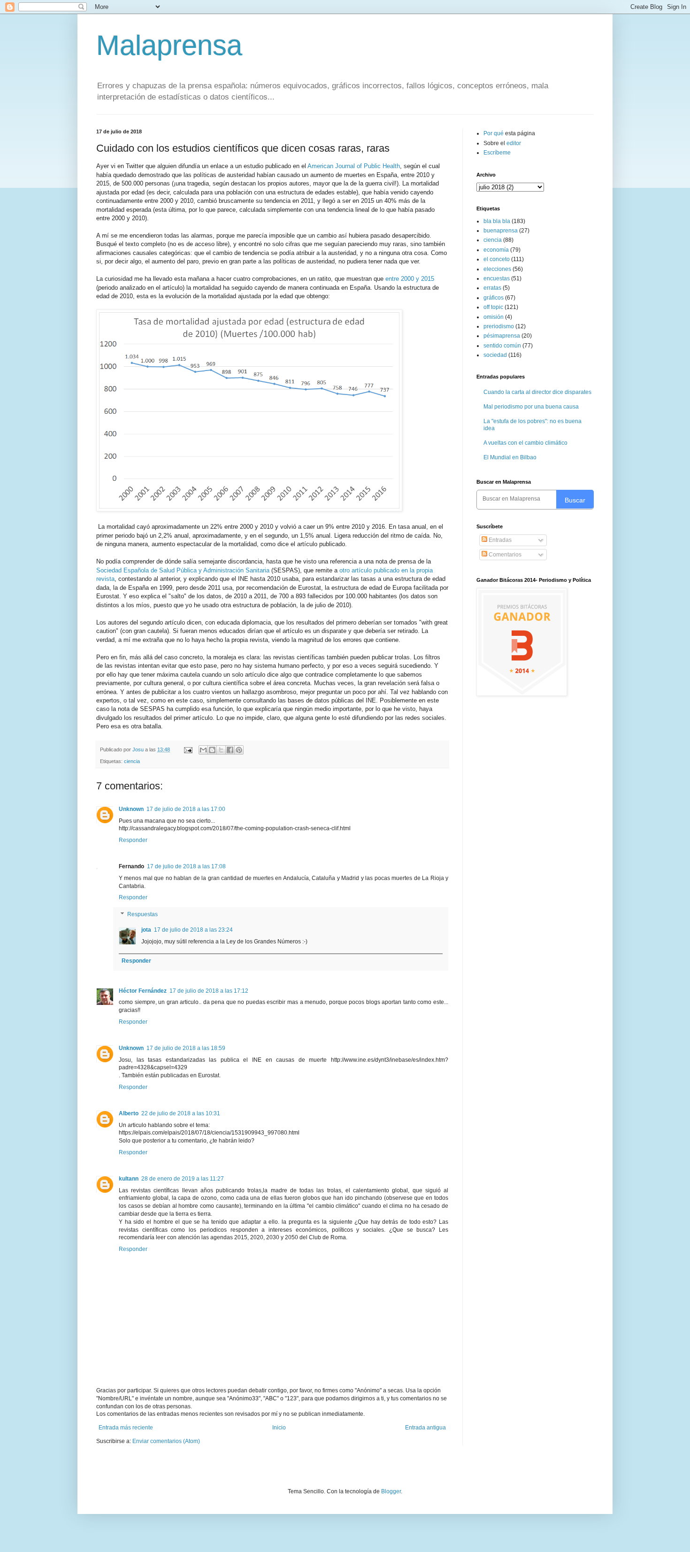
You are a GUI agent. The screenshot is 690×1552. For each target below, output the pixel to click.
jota (146, 930)
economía (496, 250)
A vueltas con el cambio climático (525, 443)
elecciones (497, 269)
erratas (492, 288)
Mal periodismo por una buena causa (531, 406)
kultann (128, 1178)
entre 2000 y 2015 (409, 278)
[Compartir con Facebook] (230, 750)
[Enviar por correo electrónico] (203, 750)
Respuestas (142, 914)
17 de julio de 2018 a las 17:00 (185, 809)
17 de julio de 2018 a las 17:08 (186, 866)
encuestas (496, 278)
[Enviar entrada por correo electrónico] (188, 749)
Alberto (128, 1113)
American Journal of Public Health (353, 166)
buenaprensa (500, 230)
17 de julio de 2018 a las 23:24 (193, 930)
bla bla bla (496, 221)
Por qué (494, 133)
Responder (133, 840)
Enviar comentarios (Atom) (166, 1441)
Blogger (391, 1491)
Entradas (499, 540)
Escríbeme (497, 152)
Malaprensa (169, 45)
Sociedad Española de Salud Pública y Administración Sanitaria (182, 570)
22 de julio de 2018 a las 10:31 (180, 1113)
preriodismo (498, 326)
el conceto (496, 259)
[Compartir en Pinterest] (239, 750)
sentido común (502, 345)
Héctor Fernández (143, 991)
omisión (493, 317)
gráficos (493, 297)
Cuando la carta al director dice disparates (537, 392)
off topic (493, 307)
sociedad (495, 355)
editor (513, 143)
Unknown (131, 809)
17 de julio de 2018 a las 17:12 (208, 991)
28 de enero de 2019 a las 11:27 (182, 1178)
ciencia (132, 761)
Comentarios (504, 554)
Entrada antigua (425, 1427)
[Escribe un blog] (212, 750)
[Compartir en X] (221, 750)
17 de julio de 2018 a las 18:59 (185, 1048)
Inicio (279, 1427)
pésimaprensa (501, 335)
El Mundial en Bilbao (510, 457)
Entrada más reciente (126, 1427)
